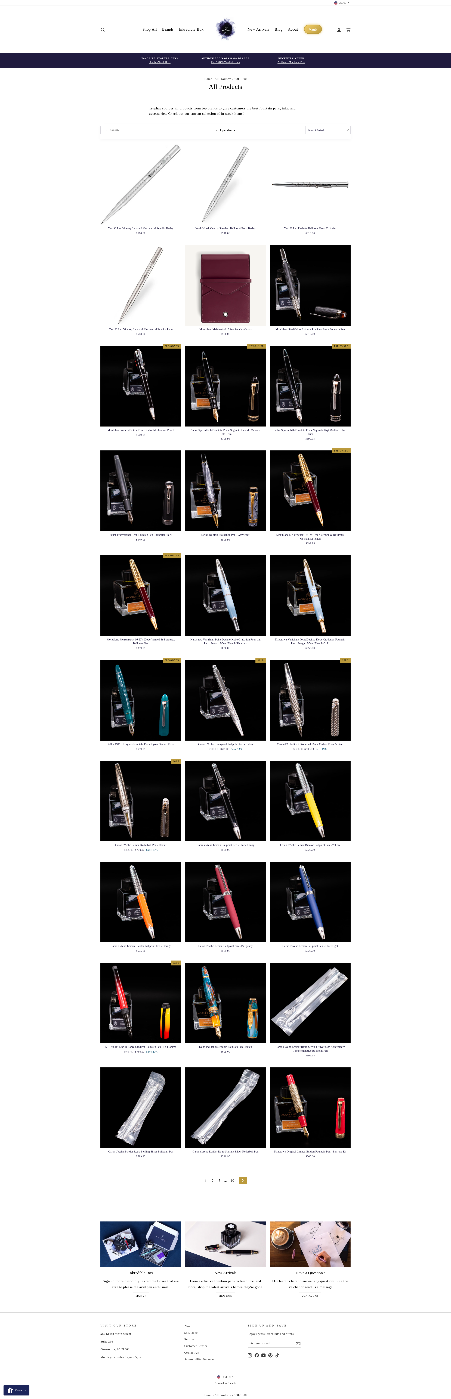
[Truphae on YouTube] (263, 1355)
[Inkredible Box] (140, 1244)
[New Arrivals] (225, 1244)
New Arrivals (258, 29)
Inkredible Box (191, 29)
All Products (223, 79)
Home (208, 79)
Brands (168, 29)
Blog (279, 29)
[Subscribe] (298, 1343)
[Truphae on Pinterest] (270, 1355)
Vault (313, 29)
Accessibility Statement (200, 1359)
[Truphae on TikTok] (277, 1355)
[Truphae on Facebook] (257, 1355)
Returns (189, 1339)
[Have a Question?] (310, 1244)
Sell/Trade (191, 1332)
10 (232, 1180)
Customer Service (196, 1346)
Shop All (150, 29)
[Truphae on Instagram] (250, 1355)
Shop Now (226, 1295)
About (293, 29)
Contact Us (310, 1295)
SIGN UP (140, 1295)
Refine (114, 129)
